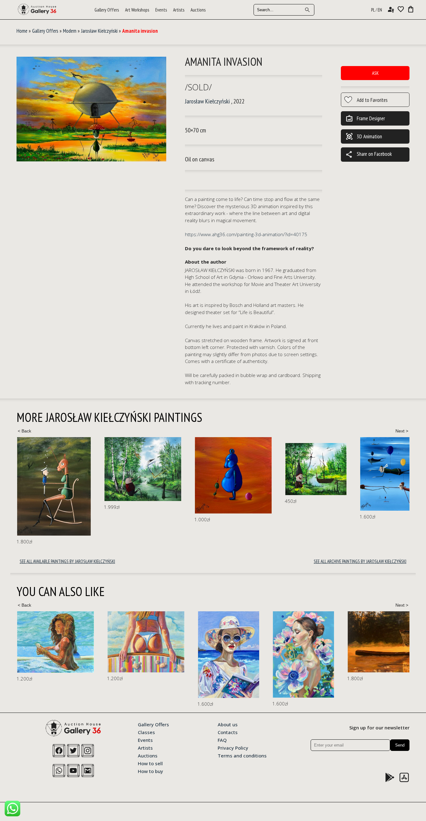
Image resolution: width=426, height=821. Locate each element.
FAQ (222, 739)
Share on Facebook (369, 154)
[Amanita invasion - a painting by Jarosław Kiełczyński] (91, 109)
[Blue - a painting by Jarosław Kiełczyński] (233, 475)
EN (380, 10)
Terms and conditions (242, 755)
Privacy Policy (233, 747)
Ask (375, 73)
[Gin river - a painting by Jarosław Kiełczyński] (315, 469)
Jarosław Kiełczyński (99, 30)
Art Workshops (137, 10)
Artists (178, 10)
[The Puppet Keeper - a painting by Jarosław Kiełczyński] (54, 486)
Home (22, 30)
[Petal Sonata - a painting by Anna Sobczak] (213, 654)
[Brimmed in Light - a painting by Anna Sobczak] (138, 654)
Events (161, 10)
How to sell (150, 763)
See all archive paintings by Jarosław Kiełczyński (360, 561)
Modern (69, 30)
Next (401, 431)
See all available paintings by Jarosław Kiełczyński (67, 561)
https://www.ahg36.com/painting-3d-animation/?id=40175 (246, 234)
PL (373, 10)
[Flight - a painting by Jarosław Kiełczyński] (142, 469)
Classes (146, 732)
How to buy (150, 771)
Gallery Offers (106, 10)
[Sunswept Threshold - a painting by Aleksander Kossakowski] (55, 641)
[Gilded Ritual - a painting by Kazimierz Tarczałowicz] (306, 641)
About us (228, 724)
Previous (24, 431)
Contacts (228, 732)
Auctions (198, 10)
